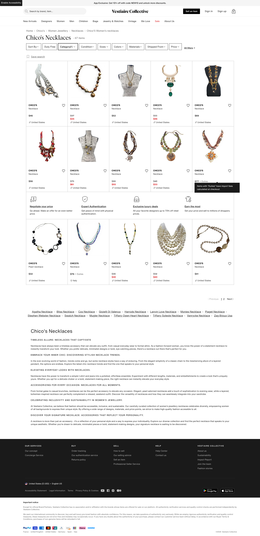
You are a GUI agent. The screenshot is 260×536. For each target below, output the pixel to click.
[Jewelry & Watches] (125, 21)
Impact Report (205, 459)
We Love (145, 21)
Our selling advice (122, 455)
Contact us (161, 455)
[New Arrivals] (39, 21)
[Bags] (100, 21)
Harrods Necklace (135, 312)
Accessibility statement (36, 490)
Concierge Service (34, 455)
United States (50, 532)
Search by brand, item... (41, 11)
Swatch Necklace (75, 316)
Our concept (31, 451)
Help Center (161, 451)
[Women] (67, 21)
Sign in (209, 11)
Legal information (57, 490)
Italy (75, 532)
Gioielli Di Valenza (110, 312)
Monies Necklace (190, 312)
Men (72, 21)
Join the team (204, 464)
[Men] (76, 21)
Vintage (132, 21)
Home (29, 31)
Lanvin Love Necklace (163, 312)
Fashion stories (205, 468)
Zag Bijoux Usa (223, 316)
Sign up (222, 11)
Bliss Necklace (65, 312)
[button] (234, 11)
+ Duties (204, 181)
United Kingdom (37, 532)
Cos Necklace (86, 312)
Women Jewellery (58, 31)
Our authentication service (84, 455)
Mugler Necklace (99, 316)
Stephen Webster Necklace (44, 316)
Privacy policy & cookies (87, 490)
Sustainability (204, 455)
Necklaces (77, 31)
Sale (157, 21)
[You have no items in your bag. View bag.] (234, 11)
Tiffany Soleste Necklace (168, 316)
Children (83, 21)
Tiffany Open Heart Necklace (131, 316)
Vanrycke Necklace (198, 316)
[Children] (90, 21)
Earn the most (192, 206)
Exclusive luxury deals (145, 206)
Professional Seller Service (126, 464)
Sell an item (191, 11)
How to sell (118, 451)
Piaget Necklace (215, 312)
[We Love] (152, 21)
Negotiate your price (41, 206)
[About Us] (176, 21)
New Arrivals (29, 21)
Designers (46, 21)
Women (61, 21)
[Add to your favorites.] (63, 105)
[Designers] (54, 21)
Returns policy (78, 459)
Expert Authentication (93, 206)
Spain (69, 532)
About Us (169, 21)
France (26, 532)
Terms (70, 490)
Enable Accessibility (11, 2)
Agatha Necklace (42, 312)
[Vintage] (139, 21)
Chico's (40, 31)
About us (202, 451)
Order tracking (78, 451)
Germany (61, 532)
